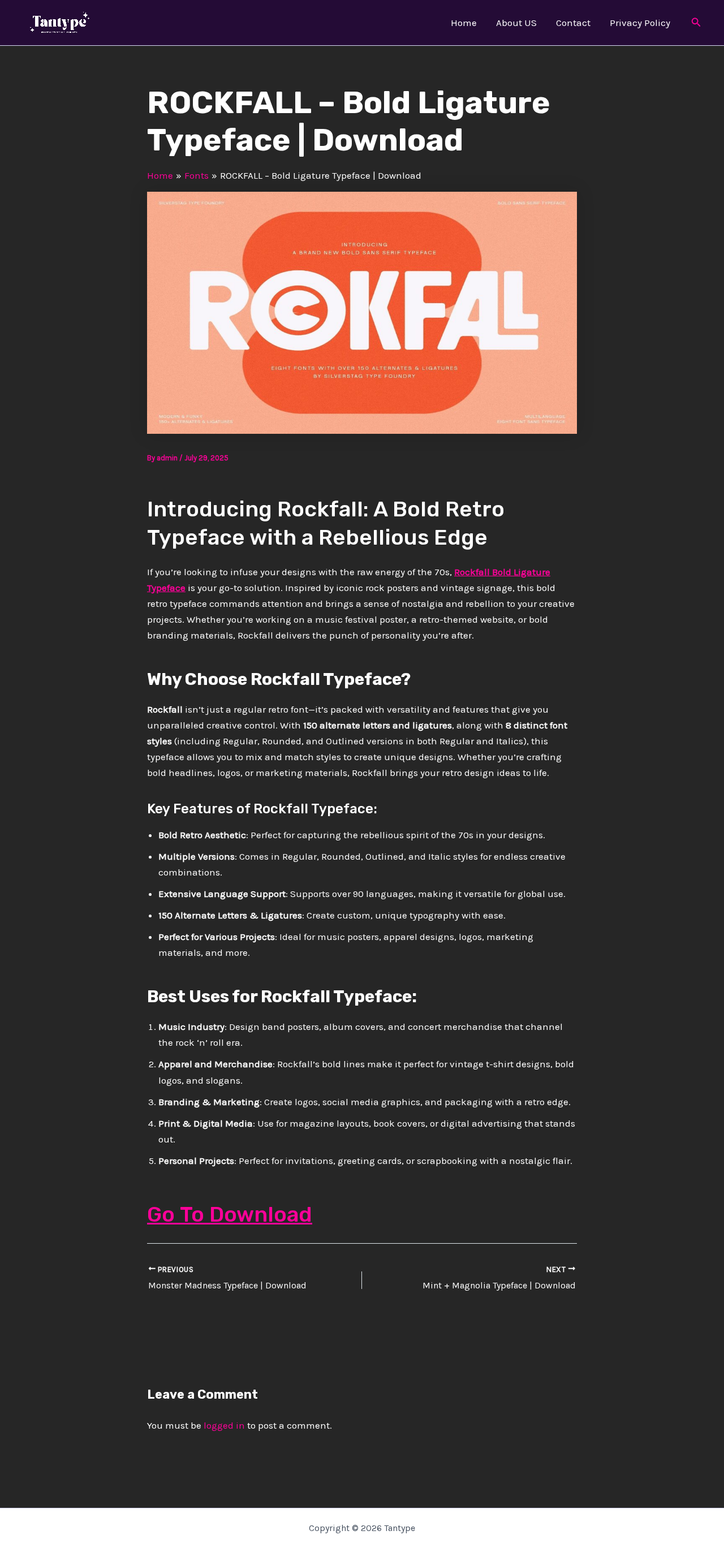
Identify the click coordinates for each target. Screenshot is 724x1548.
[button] (696, 22)
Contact (573, 22)
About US (516, 22)
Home (464, 22)
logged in (224, 1425)
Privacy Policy (640, 22)
